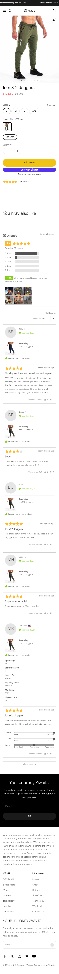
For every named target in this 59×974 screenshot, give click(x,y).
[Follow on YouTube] (34, 956)
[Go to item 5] (34, 80)
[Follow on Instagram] (19, 956)
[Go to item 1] (21, 80)
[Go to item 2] (24, 80)
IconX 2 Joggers (25, 347)
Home (35, 880)
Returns (36, 890)
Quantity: (7, 145)
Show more (28, 764)
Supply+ (7, 906)
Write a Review (47, 234)
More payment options (29, 174)
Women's (8, 895)
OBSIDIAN (8, 880)
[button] (16, 182)
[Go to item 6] (37, 80)
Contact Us (8, 912)
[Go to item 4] (31, 80)
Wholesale (37, 906)
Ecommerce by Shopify (44, 965)
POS (27, 965)
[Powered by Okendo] (10, 235)
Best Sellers (9, 885)
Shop (35, 885)
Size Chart (10, 137)
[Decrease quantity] (6, 151)
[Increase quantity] (17, 151)
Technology (8, 901)
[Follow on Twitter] (12, 956)
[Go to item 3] (27, 80)
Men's (6, 890)
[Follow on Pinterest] (27, 956)
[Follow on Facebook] (5, 956)
